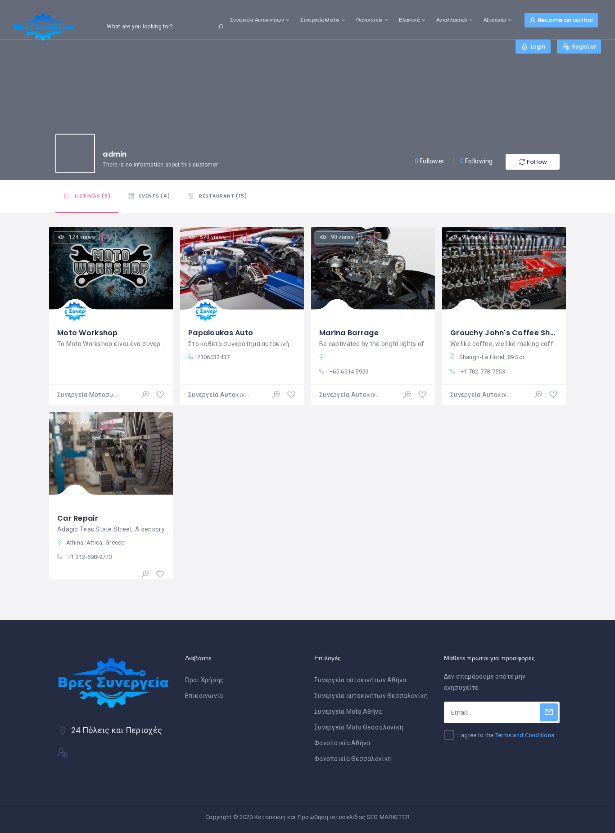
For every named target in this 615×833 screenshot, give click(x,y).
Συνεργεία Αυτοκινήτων (257, 19)
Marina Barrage (349, 333)
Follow (537, 162)
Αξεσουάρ (495, 19)
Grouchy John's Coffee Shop (505, 333)
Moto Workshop (87, 333)
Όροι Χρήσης (204, 680)
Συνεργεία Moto (319, 19)
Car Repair (77, 518)
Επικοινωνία (204, 695)
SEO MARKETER (388, 817)
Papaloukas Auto (220, 333)
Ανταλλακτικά (451, 19)
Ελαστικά (409, 19)
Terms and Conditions (525, 735)
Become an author (565, 20)
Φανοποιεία (369, 19)
